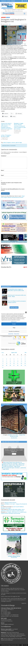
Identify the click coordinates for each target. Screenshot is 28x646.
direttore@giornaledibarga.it (7, 630)
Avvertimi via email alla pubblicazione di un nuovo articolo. (12, 189)
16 (25, 361)
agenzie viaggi (18, 142)
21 (17, 363)
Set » (26, 352)
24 (2, 365)
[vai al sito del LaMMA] (21, 343)
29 (21, 365)
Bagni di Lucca (15, 11)
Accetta (14, 324)
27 (14, 365)
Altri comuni (20, 11)
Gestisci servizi (13, 321)
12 (10, 361)
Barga (5, 9)
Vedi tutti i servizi (14, 307)
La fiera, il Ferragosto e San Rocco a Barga (6, 135)
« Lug (2, 352)
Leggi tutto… (24, 603)
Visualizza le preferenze (14, 331)
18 (6, 363)
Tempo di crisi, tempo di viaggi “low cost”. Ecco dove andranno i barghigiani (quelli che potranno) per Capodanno (6, 126)
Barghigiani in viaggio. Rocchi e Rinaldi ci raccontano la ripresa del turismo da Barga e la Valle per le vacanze (20, 126)
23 (25, 363)
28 (17, 365)
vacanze (13, 142)
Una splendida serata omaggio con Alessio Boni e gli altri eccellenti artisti (16, 289)
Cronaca (3, 17)
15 (21, 361)
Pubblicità (13, 1)
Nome (2, 170)
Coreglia (18, 9)
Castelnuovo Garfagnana (11, 9)
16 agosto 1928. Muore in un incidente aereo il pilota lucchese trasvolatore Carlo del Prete (13, 512)
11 (6, 361)
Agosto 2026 (14, 352)
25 (6, 365)
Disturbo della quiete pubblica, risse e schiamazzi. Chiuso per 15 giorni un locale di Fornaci (13, 510)
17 (2, 363)
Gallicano (22, 9)
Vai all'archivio (14, 438)
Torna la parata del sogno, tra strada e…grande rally (14, 467)
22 (21, 363)
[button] (26, 312)
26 (10, 365)
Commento (4, 155)
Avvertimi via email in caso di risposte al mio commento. (11, 183)
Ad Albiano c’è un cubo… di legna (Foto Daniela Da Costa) (16, 435)
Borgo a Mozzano (8, 11)
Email (2, 175)
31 (2, 367)
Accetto (14, 454)
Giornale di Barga (7, 645)
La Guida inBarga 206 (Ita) (14, 556)
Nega (14, 327)
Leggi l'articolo (21, 463)
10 (2, 361)
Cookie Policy (10, 333)
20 (14, 363)
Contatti (8, 1)
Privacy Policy (16, 333)
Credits (18, 645)
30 (25, 365)
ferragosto (8, 142)
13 (14, 361)
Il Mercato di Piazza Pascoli (10, 502)
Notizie (7, 17)
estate (4, 142)
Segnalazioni (3, 1)
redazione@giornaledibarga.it (7, 624)
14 (17, 361)
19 (10, 363)
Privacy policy (13, 645)
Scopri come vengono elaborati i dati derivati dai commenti (13, 196)
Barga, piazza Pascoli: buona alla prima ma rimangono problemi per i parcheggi (12, 463)
